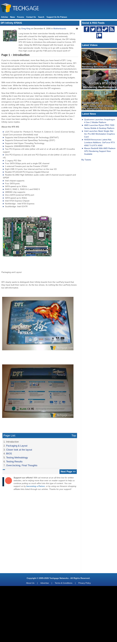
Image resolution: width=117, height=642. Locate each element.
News (12, 17)
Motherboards (59, 28)
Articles (4, 17)
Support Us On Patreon (57, 17)
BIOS (9, 453)
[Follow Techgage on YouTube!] (99, 29)
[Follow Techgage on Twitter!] (93, 29)
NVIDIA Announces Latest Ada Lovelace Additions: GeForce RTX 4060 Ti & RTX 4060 (99, 142)
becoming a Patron (35, 486)
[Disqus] (40, 532)
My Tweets (86, 160)
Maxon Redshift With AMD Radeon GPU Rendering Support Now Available (99, 151)
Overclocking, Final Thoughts (21, 465)
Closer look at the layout (19, 449)
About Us (30, 583)
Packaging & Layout (16, 445)
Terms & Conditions (63, 583)
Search (41, 17)
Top (73, 435)
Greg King (25, 28)
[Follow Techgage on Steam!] (105, 29)
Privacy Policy (84, 583)
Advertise (44, 583)
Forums (20, 17)
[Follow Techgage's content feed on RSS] (112, 29)
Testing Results (14, 461)
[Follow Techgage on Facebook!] (86, 29)
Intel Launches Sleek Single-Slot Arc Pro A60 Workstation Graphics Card (99, 134)
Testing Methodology (17, 457)
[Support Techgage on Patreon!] (99, 38)
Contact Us (31, 17)
